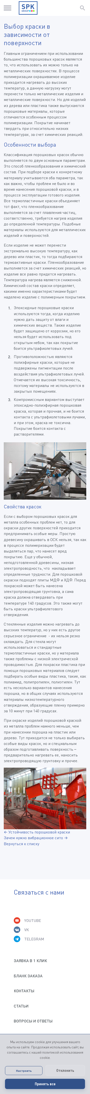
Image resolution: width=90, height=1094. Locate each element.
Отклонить (65, 1070)
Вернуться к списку (21, 843)
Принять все (45, 1084)
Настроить (24, 1070)
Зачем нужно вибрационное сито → (36, 837)
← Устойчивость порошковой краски (37, 831)
